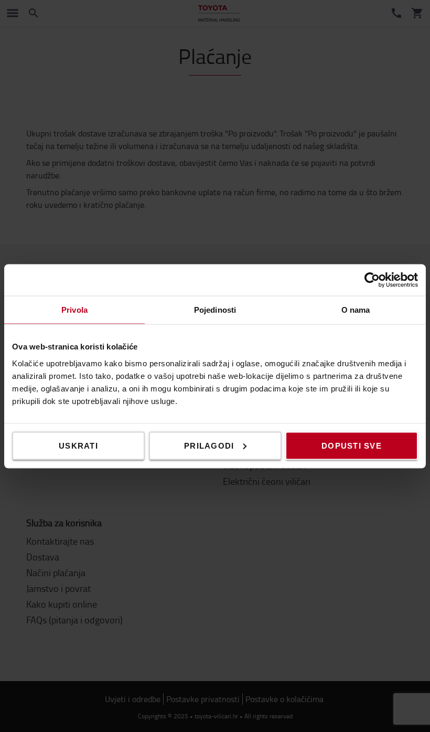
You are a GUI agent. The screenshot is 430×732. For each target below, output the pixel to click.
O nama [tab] (355, 309)
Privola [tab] (74, 309)
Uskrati (78, 445)
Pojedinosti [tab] (215, 309)
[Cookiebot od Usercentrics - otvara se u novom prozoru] (372, 280)
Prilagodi (209, 445)
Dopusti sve (351, 445)
